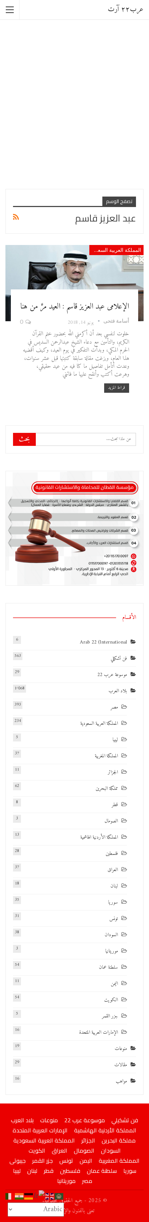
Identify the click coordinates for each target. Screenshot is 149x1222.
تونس (113, 918)
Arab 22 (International (103, 642)
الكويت (111, 999)
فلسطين (112, 853)
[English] (50, 1196)
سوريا (113, 902)
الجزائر (113, 772)
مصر (114, 707)
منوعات (121, 1048)
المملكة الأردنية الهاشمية (99, 837)
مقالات (120, 1065)
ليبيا (115, 739)
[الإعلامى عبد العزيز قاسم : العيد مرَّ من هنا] (74, 283)
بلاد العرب (117, 691)
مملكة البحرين (106, 788)
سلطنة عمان (108, 967)
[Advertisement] (74, 103)
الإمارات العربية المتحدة (98, 1032)
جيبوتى (17, 1160)
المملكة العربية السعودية (115, 249)
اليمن (114, 983)
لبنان (114, 886)
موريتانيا (111, 951)
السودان (111, 934)
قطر (115, 804)
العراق (112, 869)
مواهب (121, 1081)
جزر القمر (110, 1016)
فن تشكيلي (119, 658)
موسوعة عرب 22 (112, 674)
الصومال (111, 821)
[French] (39, 1196)
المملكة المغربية (106, 756)
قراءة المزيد (116, 388)
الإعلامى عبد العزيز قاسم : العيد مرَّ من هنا (74, 307)
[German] (29, 1196)
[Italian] (10, 1196)
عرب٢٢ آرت (126, 9)
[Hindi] (19, 1196)
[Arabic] (59, 1196)
